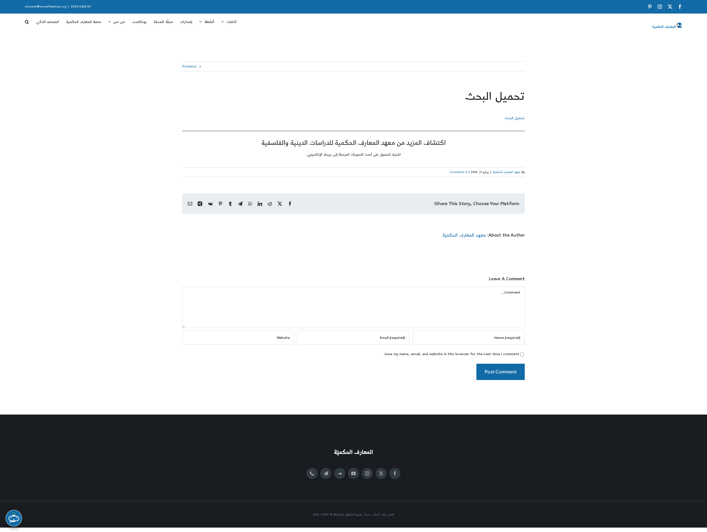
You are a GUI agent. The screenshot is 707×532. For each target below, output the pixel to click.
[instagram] (367, 473)
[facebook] (394, 473)
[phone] (312, 473)
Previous (189, 66)
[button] (27, 20)
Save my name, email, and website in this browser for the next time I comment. (451, 354)
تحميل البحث (514, 118)
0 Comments (458, 172)
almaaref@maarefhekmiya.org (45, 6)
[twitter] (381, 473)
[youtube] (353, 473)
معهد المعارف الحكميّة (507, 172)
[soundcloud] (339, 473)
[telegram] (325, 473)
